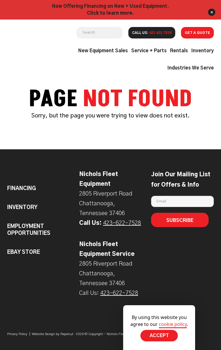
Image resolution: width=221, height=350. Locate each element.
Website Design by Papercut (52, 334)
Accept (159, 335)
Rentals (179, 51)
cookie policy (173, 324)
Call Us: (152, 32)
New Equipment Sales (103, 51)
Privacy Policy (17, 334)
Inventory (202, 51)
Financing (21, 188)
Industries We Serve (190, 68)
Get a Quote (197, 32)
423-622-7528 (122, 223)
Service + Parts (149, 51)
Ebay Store (23, 252)
